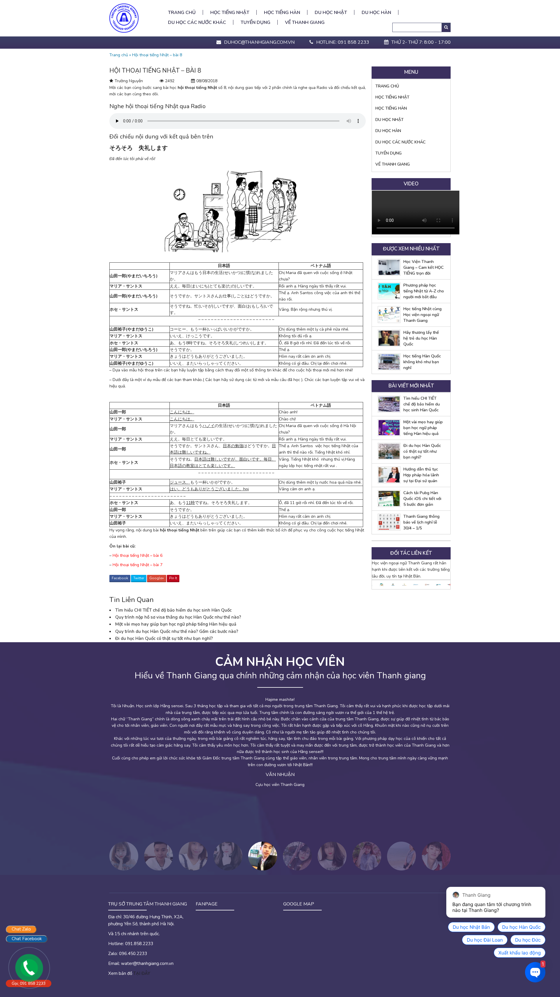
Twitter (138, 578)
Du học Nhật (331, 12)
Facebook (120, 578)
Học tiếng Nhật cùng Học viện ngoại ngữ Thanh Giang (422, 314)
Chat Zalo (21, 929)
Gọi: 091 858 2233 (29, 983)
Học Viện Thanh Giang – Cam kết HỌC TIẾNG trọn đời (423, 267)
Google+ (156, 578)
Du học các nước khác (197, 22)
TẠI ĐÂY (141, 973)
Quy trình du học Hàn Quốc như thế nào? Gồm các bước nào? (176, 631)
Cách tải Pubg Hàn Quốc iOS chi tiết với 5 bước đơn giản (422, 498)
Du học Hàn (376, 12)
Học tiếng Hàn (282, 12)
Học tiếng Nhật (229, 12)
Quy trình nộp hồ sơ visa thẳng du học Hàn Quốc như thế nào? (178, 617)
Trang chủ (182, 12)
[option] (377, 584)
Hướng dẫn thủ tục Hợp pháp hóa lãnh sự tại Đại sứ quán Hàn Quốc (421, 475)
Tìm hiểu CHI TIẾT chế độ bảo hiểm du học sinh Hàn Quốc (173, 610)
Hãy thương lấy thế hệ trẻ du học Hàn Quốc (421, 338)
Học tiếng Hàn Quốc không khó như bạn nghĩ (422, 362)
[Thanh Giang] (124, 17)
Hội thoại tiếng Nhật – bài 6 (137, 555)
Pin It (173, 578)
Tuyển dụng (255, 22)
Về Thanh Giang (305, 22)
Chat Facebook (27, 939)
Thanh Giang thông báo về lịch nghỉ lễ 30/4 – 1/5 (421, 522)
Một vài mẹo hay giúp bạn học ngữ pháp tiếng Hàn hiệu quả (175, 624)
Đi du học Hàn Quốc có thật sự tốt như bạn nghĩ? (164, 638)
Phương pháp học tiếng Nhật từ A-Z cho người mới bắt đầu (423, 291)
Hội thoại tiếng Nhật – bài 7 (137, 565)
